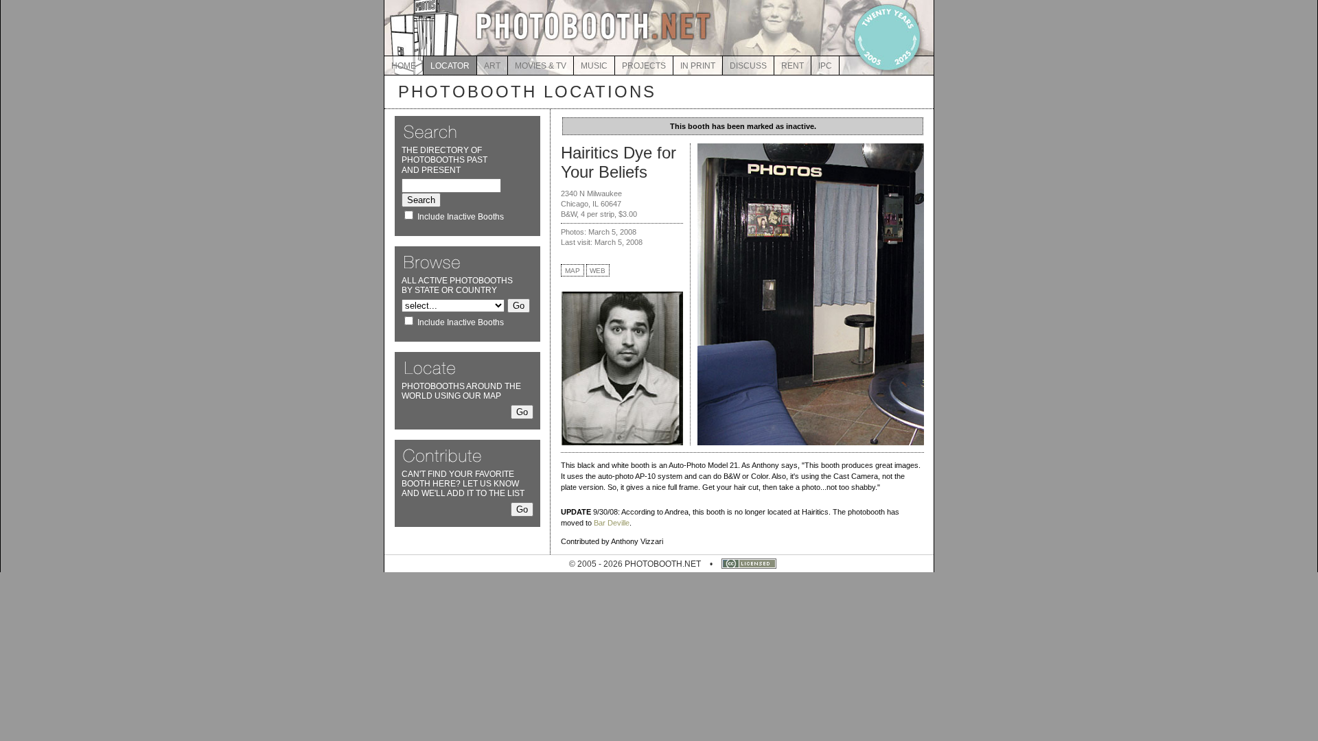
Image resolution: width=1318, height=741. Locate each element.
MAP (572, 270)
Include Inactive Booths (460, 217)
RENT (792, 66)
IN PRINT (697, 66)
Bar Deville (611, 523)
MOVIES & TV (540, 66)
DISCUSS (748, 66)
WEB (597, 270)
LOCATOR (450, 66)
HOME (403, 66)
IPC (825, 66)
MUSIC (594, 66)
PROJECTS (644, 66)
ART (492, 66)
